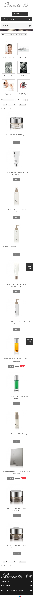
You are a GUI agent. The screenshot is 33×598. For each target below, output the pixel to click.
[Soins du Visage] (8, 49)
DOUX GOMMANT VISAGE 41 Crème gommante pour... (16, 173)
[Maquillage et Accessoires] (23, 85)
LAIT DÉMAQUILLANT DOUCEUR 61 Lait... (16, 210)
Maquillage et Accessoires (24, 94)
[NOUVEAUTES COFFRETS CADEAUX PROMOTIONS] (8, 85)
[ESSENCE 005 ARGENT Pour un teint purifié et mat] (16, 382)
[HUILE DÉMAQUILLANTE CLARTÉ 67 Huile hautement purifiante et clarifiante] (16, 308)
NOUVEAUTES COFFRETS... (8, 94)
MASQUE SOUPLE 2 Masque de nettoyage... (16, 136)
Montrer (20, 99)
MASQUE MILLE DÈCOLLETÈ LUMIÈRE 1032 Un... (16, 472)
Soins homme (23, 75)
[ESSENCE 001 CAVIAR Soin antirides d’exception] (16, 345)
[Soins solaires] (8, 67)
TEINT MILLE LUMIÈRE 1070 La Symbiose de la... (16, 509)
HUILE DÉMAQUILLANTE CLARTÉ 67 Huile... (16, 323)
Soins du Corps (23, 57)
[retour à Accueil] (3, 35)
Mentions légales (10, 596)
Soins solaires (8, 75)
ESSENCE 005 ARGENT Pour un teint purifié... (16, 397)
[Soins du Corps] (23, 49)
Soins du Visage (8, 57)
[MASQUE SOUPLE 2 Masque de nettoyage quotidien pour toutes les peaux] (16, 121)
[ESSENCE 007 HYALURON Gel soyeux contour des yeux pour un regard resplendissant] (16, 420)
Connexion (28, 9)
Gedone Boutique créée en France (23, 596)
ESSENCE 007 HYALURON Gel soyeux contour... (16, 435)
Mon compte (5, 586)
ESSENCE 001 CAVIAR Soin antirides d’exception (16, 360)
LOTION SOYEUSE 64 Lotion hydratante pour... (16, 248)
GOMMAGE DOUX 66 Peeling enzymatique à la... (16, 285)
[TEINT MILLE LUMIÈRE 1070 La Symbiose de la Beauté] (16, 494)
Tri (2, 99)
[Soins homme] (23, 67)
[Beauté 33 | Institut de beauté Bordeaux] (16, 4)
